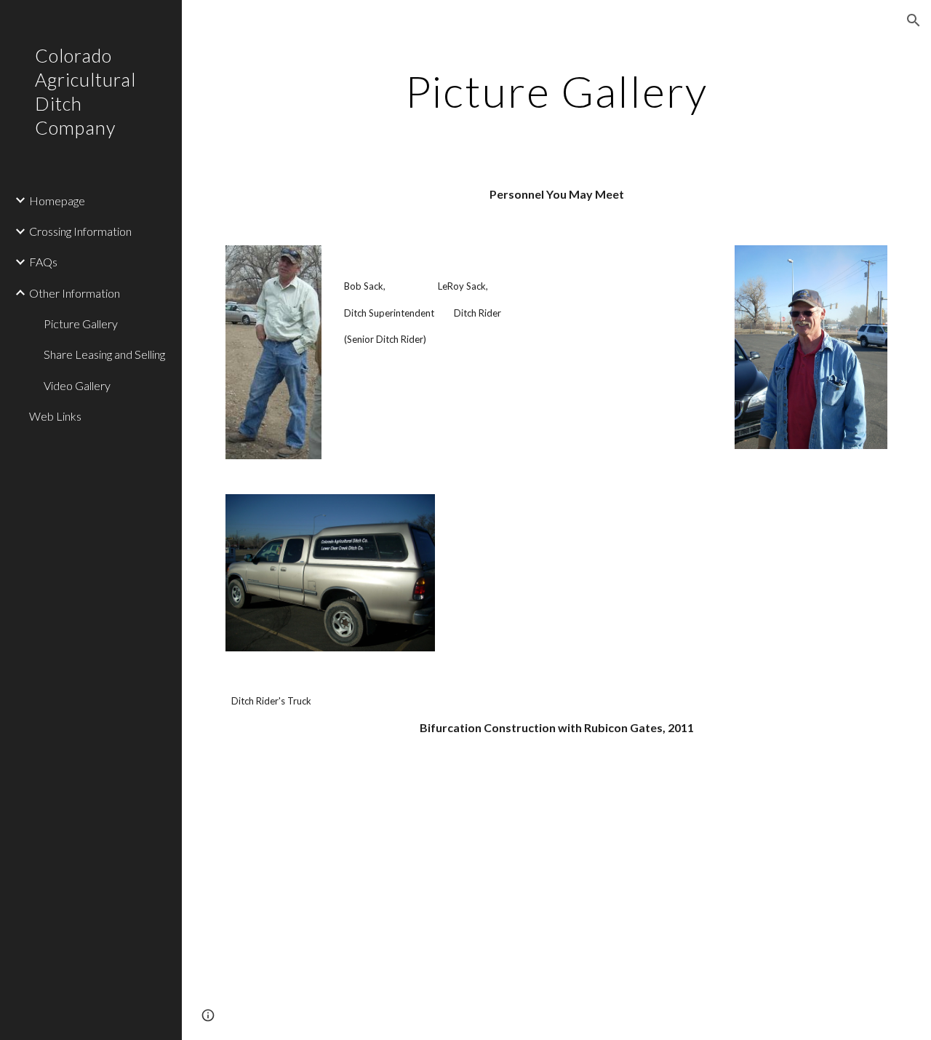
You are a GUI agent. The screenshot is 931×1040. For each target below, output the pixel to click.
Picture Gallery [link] (81, 323)
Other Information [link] (74, 293)
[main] (556, 91)
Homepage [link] (57, 200)
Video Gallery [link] (77, 385)
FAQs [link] (43, 262)
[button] (913, 20)
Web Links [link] (55, 416)
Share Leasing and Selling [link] (104, 354)
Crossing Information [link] (80, 231)
